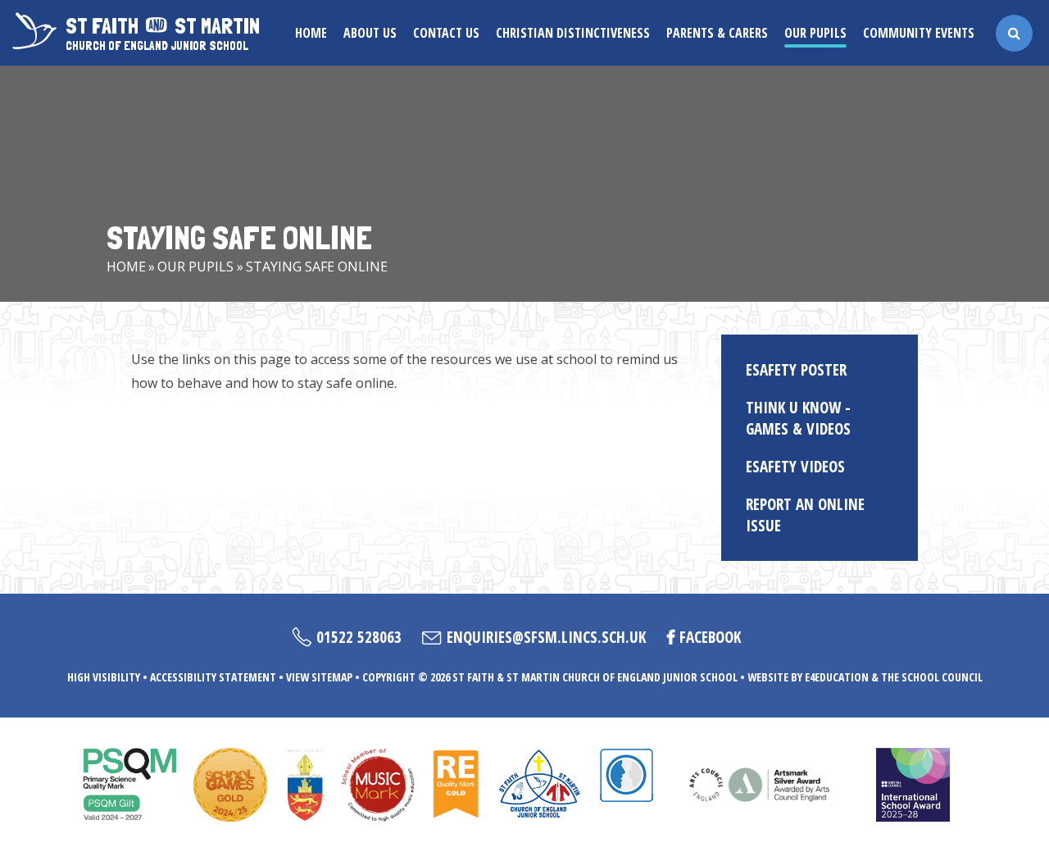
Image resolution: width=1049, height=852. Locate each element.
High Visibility (103, 677)
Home (126, 266)
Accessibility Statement (213, 677)
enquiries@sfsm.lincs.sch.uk (546, 637)
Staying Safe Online (317, 266)
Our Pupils (195, 266)
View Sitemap (319, 677)
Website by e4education (808, 677)
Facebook (710, 637)
